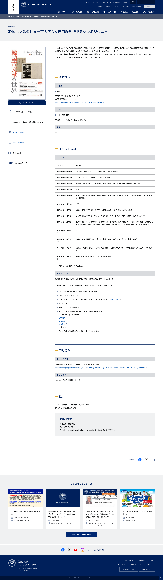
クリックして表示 (27, 103)
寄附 (149, 6)
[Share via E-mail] (153, 460)
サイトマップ (122, 564)
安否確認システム (129, 569)
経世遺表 (62, 318)
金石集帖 (62, 321)
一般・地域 (125, 6)
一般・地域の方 (19, 142)
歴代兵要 (62, 324)
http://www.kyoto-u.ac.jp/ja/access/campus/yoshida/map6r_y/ (80, 102)
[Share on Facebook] (140, 459)
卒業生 (116, 6)
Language (144, 2)
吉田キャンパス (19, 132)
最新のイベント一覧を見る (81, 534)
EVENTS (17, 17)
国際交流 (11, 26)
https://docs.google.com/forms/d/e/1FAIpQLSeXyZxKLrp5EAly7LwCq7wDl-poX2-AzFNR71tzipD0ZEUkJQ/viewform (100, 367)
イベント (88, 2)
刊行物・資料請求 (115, 2)
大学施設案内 (104, 2)
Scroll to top (161, 578)
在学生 (108, 6)
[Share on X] (146, 459)
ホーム (10, 17)
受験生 (100, 6)
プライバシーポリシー (135, 564)
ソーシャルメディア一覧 (96, 550)
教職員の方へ (146, 569)
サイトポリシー (150, 564)
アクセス (95, 2)
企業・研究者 (136, 6)
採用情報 (124, 2)
